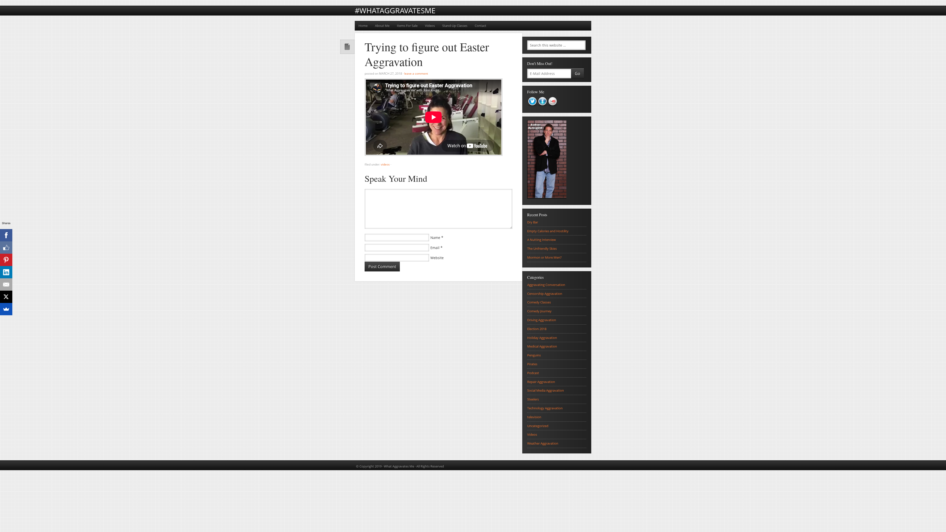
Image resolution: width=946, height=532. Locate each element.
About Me (382, 25)
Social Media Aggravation (545, 390)
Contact (480, 25)
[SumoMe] (6, 309)
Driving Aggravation (541, 320)
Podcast (533, 373)
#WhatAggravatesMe (395, 10)
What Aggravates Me (399, 466)
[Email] (6, 284)
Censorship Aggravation (544, 293)
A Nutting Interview (541, 239)
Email (434, 247)
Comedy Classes (539, 302)
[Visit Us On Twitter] (532, 108)
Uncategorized (537, 426)
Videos (430, 25)
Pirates (532, 364)
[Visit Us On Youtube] (552, 108)
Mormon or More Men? (544, 257)
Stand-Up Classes (454, 25)
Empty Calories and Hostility (548, 231)
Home (363, 25)
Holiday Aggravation (542, 337)
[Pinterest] (6, 260)
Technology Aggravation (545, 408)
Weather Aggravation (542, 443)
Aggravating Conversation (546, 285)
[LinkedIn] (6, 272)
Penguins (534, 355)
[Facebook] (6, 235)
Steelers (533, 399)
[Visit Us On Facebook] (542, 108)
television (534, 417)
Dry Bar (532, 222)
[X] (6, 297)
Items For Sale (407, 25)
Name (435, 237)
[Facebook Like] (6, 247)
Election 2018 (536, 329)
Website (437, 257)
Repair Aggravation (541, 382)
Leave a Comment (416, 73)
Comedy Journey (539, 311)
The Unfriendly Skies (542, 248)
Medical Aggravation (542, 346)
